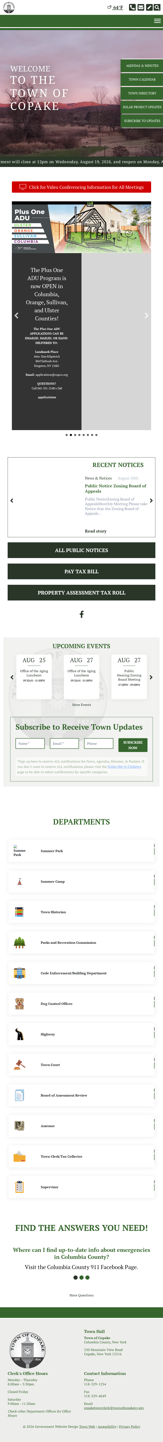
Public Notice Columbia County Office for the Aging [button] (67, 456)
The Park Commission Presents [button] (84, 456)
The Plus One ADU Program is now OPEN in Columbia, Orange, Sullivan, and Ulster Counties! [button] (96, 456)
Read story (96, 552)
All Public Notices (81, 571)
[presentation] (11, 521)
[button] (16, 326)
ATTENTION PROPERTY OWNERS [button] (92, 456)
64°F (117, 7)
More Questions (81, 1316)
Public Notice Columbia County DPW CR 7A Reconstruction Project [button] (71, 456)
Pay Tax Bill (81, 592)
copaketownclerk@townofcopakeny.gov (114, 1428)
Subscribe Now (133, 766)
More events (81, 725)
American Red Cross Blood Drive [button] (88, 456)
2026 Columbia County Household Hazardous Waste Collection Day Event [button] (79, 456)
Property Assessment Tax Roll (81, 613)
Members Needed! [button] (75, 456)
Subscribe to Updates (124, 787)
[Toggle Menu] (157, 21)
